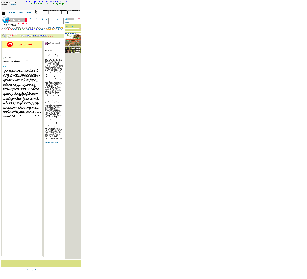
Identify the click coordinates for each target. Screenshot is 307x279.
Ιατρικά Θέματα (36, 270)
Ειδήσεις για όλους (14, 270)
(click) (15, 29)
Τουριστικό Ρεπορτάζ (27, 270)
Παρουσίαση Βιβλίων (44, 270)
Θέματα (20, 270)
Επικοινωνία (52, 270)
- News (50, 27)
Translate (13, 4)
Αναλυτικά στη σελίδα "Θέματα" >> (52, 142)
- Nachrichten (57, 27)
